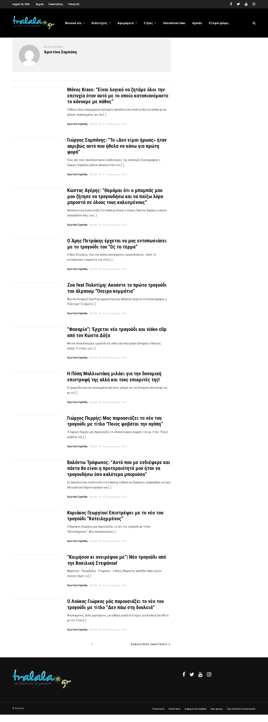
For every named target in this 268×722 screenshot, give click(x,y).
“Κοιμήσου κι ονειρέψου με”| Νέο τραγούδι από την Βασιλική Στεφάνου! (116, 560)
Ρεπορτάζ (73, 4)
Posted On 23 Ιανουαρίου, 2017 (108, 497)
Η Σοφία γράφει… (219, 23)
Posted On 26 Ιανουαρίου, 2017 (108, 225)
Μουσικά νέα (73, 23)
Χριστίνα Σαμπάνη (77, 124)
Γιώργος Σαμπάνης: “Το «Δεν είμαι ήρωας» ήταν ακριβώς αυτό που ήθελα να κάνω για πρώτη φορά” (117, 146)
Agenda (197, 23)
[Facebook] (183, 674)
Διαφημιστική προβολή (195, 709)
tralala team (174, 709)
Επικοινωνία (158, 709)
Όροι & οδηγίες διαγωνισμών (241, 709)
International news (174, 23)
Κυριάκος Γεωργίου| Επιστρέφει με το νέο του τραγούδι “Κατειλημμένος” (115, 516)
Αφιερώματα (125, 23)
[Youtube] (246, 4)
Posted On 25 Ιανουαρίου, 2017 (108, 313)
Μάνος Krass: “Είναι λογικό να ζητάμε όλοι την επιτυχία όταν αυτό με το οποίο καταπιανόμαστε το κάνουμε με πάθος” (118, 96)
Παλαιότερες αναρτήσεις (149, 644)
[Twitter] (191, 674)
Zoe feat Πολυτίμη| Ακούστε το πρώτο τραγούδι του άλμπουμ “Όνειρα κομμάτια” (117, 288)
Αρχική (39, 4)
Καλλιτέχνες (99, 23)
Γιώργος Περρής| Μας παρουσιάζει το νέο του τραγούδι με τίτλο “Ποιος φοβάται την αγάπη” (115, 421)
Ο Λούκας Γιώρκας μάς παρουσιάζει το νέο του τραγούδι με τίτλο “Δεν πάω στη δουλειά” (115, 604)
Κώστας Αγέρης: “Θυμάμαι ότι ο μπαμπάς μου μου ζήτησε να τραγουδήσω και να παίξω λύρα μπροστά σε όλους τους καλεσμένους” (115, 196)
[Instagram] (254, 4)
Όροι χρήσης (217, 709)
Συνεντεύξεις (56, 4)
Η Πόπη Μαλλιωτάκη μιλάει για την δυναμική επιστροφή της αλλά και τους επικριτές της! (114, 377)
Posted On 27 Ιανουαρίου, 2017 (108, 124)
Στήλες (148, 23)
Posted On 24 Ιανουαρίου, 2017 (108, 402)
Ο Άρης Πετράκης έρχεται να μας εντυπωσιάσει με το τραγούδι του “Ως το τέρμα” (117, 244)
